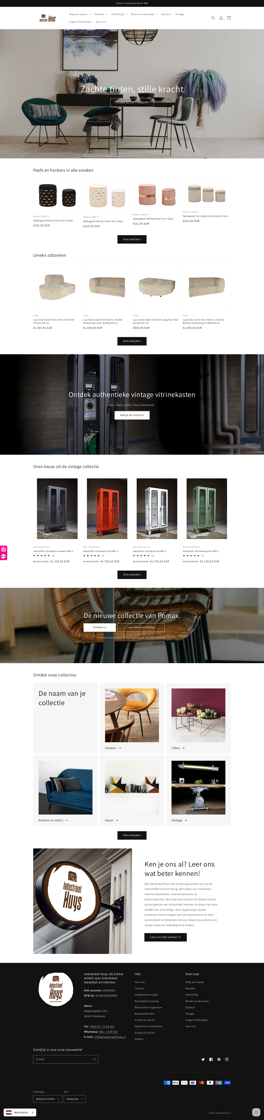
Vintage (190, 1013)
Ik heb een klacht (145, 1020)
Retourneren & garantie (148, 1007)
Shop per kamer (195, 982)
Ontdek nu (99, 627)
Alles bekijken (132, 239)
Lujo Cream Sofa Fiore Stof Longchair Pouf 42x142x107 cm (155, 321)
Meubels (190, 988)
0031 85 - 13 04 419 (102, 1026)
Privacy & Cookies (145, 1032)
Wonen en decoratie (197, 1001)
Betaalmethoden (144, 1013)
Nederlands (72, 1098)
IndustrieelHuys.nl (223, 1113)
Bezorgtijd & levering (147, 1001)
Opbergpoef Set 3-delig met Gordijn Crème (205, 216)
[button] (213, 18)
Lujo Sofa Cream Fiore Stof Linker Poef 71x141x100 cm (53, 321)
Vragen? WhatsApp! (197, 1020)
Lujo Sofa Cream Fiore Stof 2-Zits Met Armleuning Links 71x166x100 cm (102, 321)
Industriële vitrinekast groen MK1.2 (201, 551)
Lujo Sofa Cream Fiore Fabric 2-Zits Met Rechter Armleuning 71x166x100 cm (203, 321)
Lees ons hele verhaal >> (165, 937)
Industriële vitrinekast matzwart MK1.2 (53, 551)
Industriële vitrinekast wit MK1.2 (149, 551)
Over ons (140, 982)
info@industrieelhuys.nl (110, 1037)
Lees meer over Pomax (141, 627)
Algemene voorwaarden (148, 1026)
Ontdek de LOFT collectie (132, 102)
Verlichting (192, 994)
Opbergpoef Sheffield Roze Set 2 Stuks (153, 218)
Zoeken (139, 1039)
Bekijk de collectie (132, 415)
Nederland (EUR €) (45, 1098)
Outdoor (190, 1007)
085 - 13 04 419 (108, 1032)
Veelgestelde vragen (146, 994)
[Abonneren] (94, 1059)
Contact (139, 988)
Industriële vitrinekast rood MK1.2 (100, 551)
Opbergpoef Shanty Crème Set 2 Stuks (103, 221)
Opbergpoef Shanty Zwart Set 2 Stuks (53, 220)
